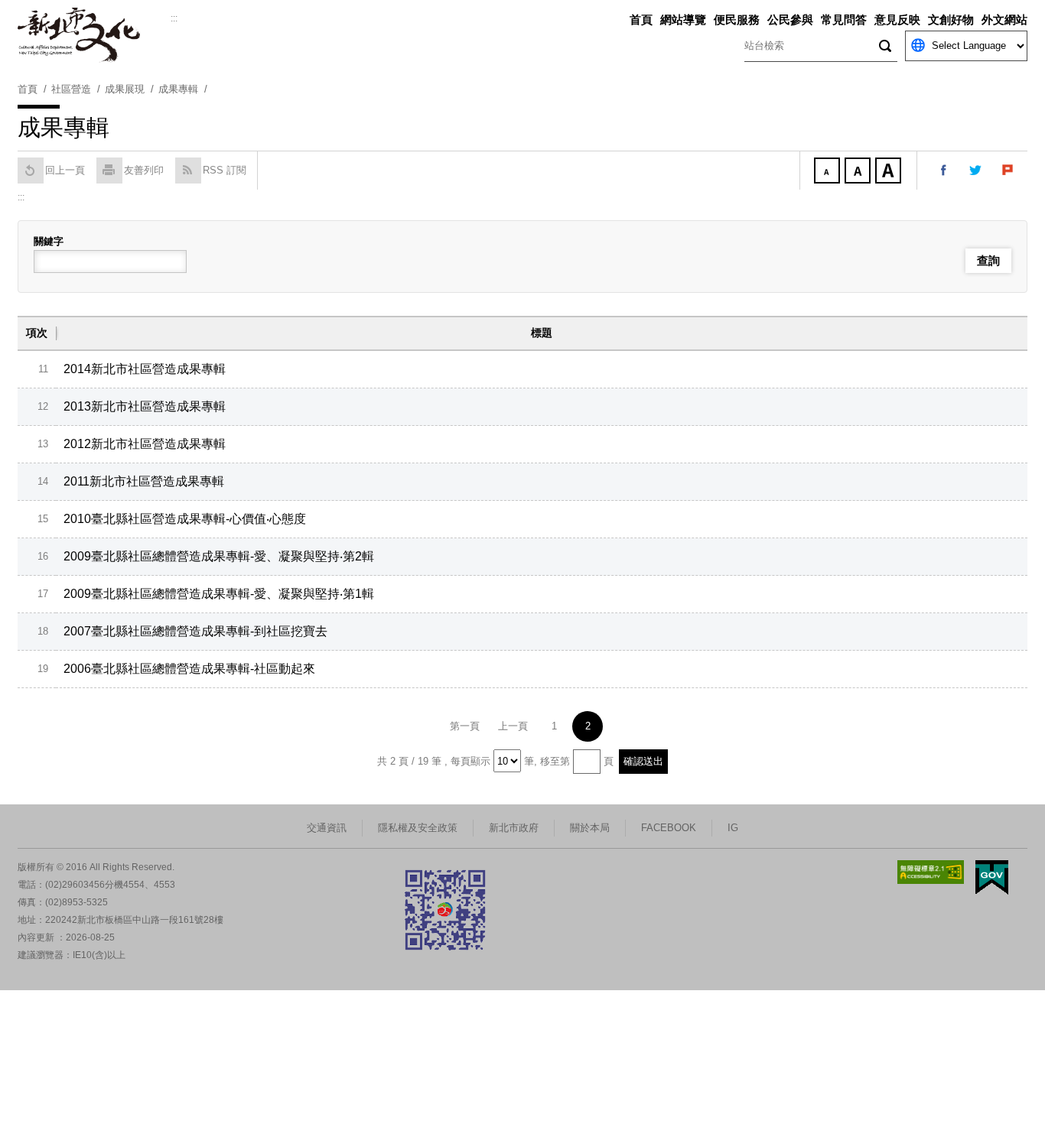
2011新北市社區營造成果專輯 (143, 481)
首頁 (641, 19)
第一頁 (465, 726)
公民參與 (790, 19)
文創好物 (951, 19)
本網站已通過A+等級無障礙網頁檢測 (931, 872)
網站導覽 (683, 19)
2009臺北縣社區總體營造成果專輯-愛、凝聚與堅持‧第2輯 (218, 556)
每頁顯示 (470, 761)
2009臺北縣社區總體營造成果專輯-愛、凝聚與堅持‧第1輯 (218, 593)
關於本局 (590, 827)
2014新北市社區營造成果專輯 (144, 368)
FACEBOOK (668, 827)
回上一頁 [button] (65, 170)
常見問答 (844, 19)
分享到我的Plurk (1008, 171)
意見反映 (897, 19)
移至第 (555, 761)
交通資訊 (327, 827)
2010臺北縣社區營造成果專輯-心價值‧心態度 (184, 518)
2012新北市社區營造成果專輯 (144, 443)
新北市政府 (514, 827)
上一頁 (513, 726)
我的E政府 (991, 877)
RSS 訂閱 (224, 170)
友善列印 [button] (144, 170)
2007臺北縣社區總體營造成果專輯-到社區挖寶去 (195, 631)
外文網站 (1004, 19)
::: (174, 18)
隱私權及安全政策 (417, 827)
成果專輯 (178, 89)
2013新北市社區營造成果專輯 (144, 406)
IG (733, 827)
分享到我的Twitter (976, 171)
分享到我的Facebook (944, 171)
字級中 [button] (859, 172)
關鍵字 (48, 241)
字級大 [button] (890, 172)
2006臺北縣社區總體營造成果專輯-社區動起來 (189, 668)
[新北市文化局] (94, 35)
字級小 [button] (828, 172)
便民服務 (737, 19)
